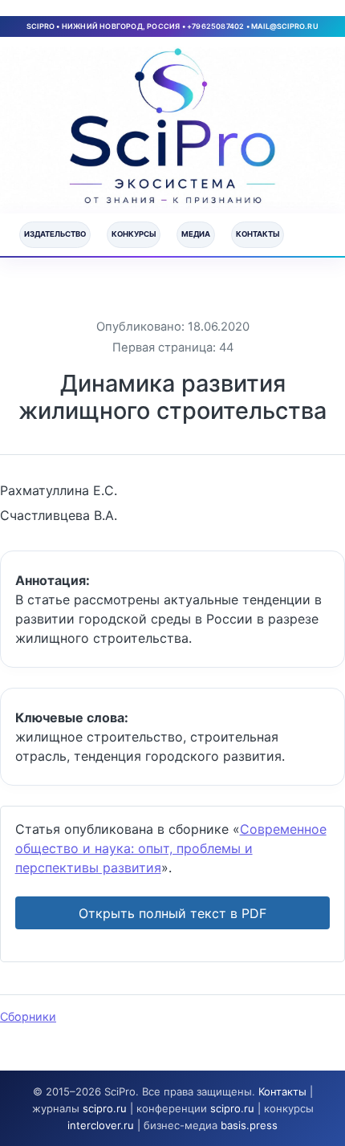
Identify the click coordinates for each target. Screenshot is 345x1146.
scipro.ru (105, 1108)
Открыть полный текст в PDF (172, 913)
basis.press (249, 1125)
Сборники (28, 1016)
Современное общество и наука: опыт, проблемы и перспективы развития (171, 848)
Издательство (55, 234)
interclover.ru (100, 1125)
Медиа (195, 234)
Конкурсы (134, 234)
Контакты (257, 234)
